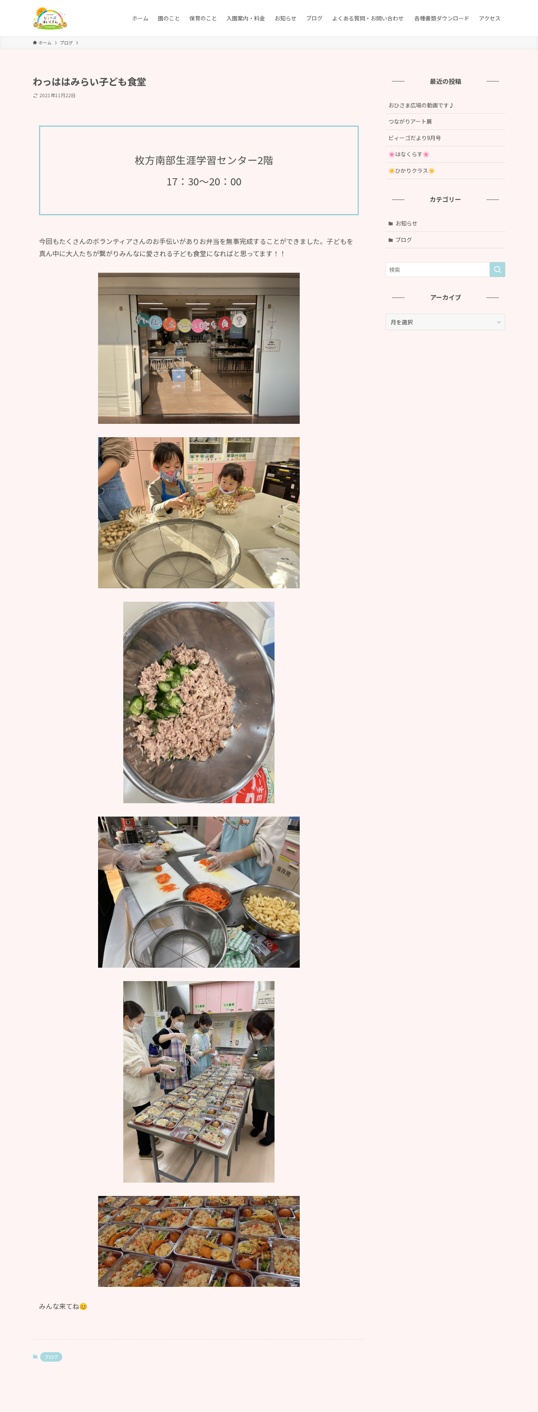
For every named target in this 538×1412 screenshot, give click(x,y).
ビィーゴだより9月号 (414, 138)
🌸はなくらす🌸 (417, 154)
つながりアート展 (410, 121)
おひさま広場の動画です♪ (421, 105)
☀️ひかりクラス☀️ (411, 170)
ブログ (51, 1356)
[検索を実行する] (497, 269)
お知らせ (406, 223)
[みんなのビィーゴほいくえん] (50, 18)
